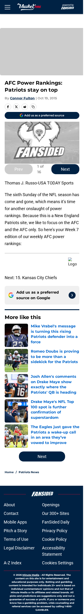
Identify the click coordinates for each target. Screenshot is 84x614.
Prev (18, 169)
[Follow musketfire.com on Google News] (72, 295)
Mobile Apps (15, 522)
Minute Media (30, 574)
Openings (51, 504)
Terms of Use (16, 539)
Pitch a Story (15, 530)
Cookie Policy (54, 539)
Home (9, 472)
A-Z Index (12, 562)
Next (65, 169)
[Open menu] (7, 7)
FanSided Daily (56, 522)
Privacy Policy (54, 530)
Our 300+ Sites (55, 513)
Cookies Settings (57, 562)
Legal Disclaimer (19, 547)
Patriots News (29, 472)
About (9, 504)
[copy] (33, 107)
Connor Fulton (22, 98)
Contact (11, 513)
